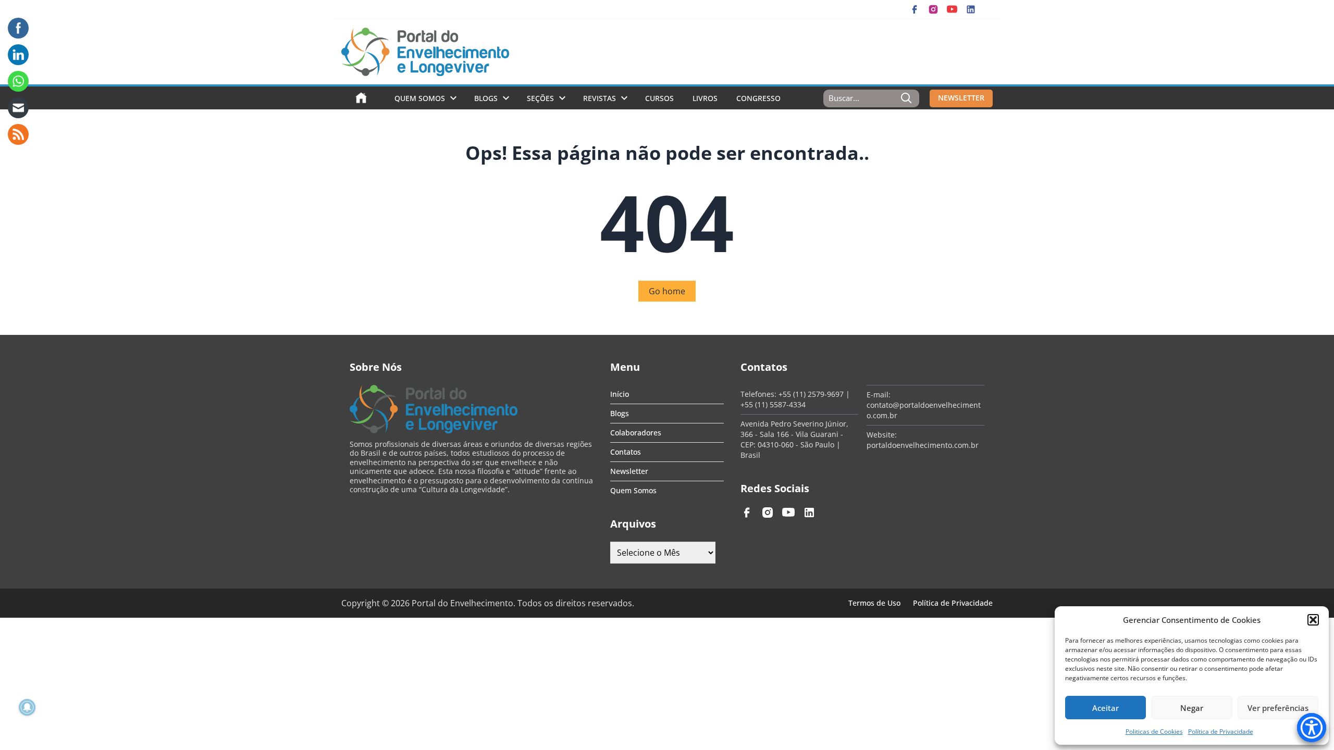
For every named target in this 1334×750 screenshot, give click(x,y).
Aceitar (1105, 708)
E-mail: (879, 394)
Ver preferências (1277, 708)
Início (619, 394)
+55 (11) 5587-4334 (773, 404)
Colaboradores (635, 433)
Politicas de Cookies (1154, 731)
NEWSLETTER (961, 98)
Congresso (758, 98)
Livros (705, 98)
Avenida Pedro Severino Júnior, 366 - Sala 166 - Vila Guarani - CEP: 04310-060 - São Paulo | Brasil (794, 439)
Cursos (659, 98)
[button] (1313, 620)
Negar (1191, 708)
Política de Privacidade (1220, 731)
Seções (540, 98)
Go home (667, 291)
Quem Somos (419, 98)
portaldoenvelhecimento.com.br (923, 445)
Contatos (625, 452)
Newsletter (629, 471)
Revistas (599, 98)
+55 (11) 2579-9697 (811, 394)
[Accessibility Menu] (1311, 727)
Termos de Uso (874, 603)
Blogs (486, 98)
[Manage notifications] (27, 707)
